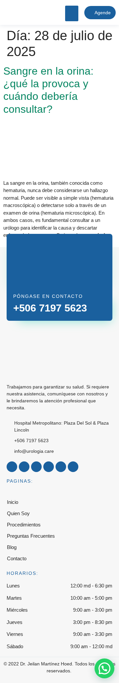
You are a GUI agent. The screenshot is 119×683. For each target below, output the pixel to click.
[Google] (73, 466)
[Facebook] (12, 466)
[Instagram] (24, 466)
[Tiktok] (48, 466)
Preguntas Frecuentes (31, 536)
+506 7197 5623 (50, 308)
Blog (12, 547)
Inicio (12, 502)
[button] (71, 13)
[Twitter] (36, 466)
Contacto (16, 558)
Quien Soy (18, 513)
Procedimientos (24, 524)
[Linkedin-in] (61, 466)
